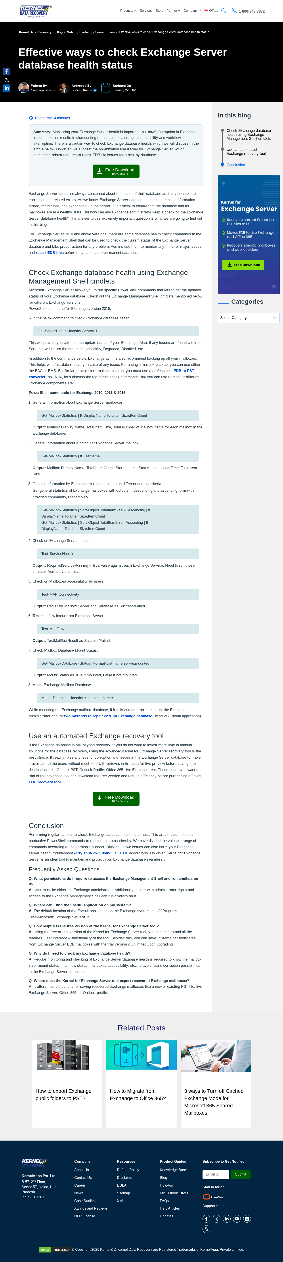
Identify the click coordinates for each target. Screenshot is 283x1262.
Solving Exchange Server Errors (91, 32)
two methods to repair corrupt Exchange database (108, 716)
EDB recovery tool (45, 782)
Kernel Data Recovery (35, 32)
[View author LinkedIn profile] (95, 90)
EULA (121, 1185)
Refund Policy (128, 1170)
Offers (213, 10)
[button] (224, 11)
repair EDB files (50, 253)
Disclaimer (125, 1178)
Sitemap (123, 1193)
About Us (81, 1170)
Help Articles (170, 1208)
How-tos (166, 1185)
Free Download (119, 171)
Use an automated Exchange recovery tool (246, 152)
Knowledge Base (173, 1170)
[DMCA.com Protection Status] (55, 1249)
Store (159, 10)
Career (79, 1185)
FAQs (164, 1201)
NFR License (84, 1216)
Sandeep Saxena (43, 90)
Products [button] (126, 10)
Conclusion (236, 165)
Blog (59, 32)
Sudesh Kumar (82, 90)
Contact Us (83, 1178)
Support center (214, 1206)
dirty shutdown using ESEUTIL (101, 853)
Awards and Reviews (91, 1208)
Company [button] (191, 10)
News (78, 1193)
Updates (166, 1216)
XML (120, 1201)
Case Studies (85, 1201)
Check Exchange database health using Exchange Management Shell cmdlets (249, 135)
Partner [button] (171, 10)
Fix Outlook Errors (174, 1193)
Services (146, 10)
